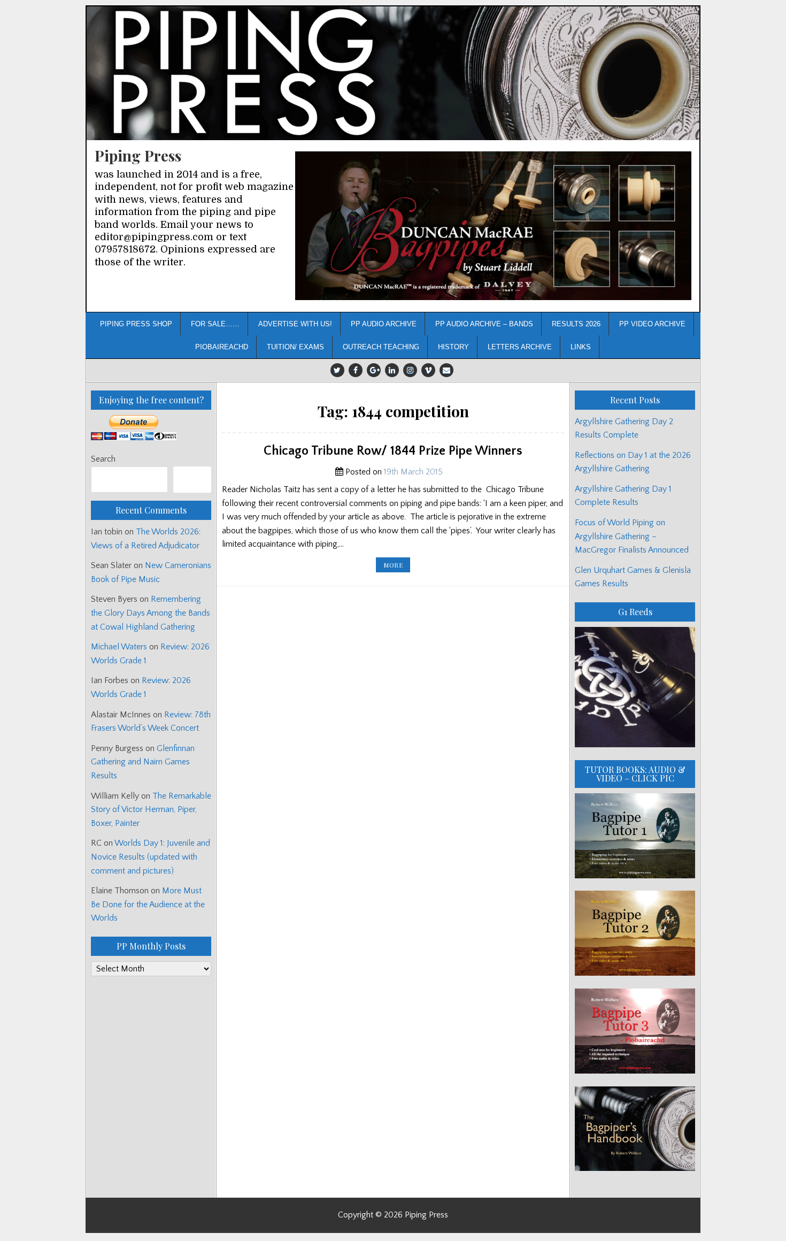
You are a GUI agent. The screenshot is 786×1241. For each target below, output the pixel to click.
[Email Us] (446, 370)
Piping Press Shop (136, 324)
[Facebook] (356, 370)
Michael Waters (119, 647)
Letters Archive (520, 347)
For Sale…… (215, 324)
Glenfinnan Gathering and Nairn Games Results (143, 762)
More (396, 566)
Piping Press (138, 155)
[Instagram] (410, 370)
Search (103, 459)
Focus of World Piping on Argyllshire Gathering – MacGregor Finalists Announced (632, 536)
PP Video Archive (652, 324)
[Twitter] (337, 370)
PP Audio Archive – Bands (484, 324)
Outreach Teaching (381, 347)
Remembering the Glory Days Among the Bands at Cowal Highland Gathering (150, 612)
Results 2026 (576, 324)
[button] (493, 226)
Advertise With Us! (295, 324)
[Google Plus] (374, 370)
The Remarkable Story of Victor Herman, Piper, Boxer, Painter (151, 809)
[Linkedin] (392, 370)
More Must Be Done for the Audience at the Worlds (148, 904)
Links (581, 347)
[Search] (192, 479)
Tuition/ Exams (295, 347)
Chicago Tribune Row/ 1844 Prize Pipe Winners (393, 451)
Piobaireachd (221, 347)
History (453, 347)
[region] (493, 226)
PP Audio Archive (384, 324)
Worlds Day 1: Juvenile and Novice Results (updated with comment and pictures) (150, 856)
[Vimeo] (428, 370)
